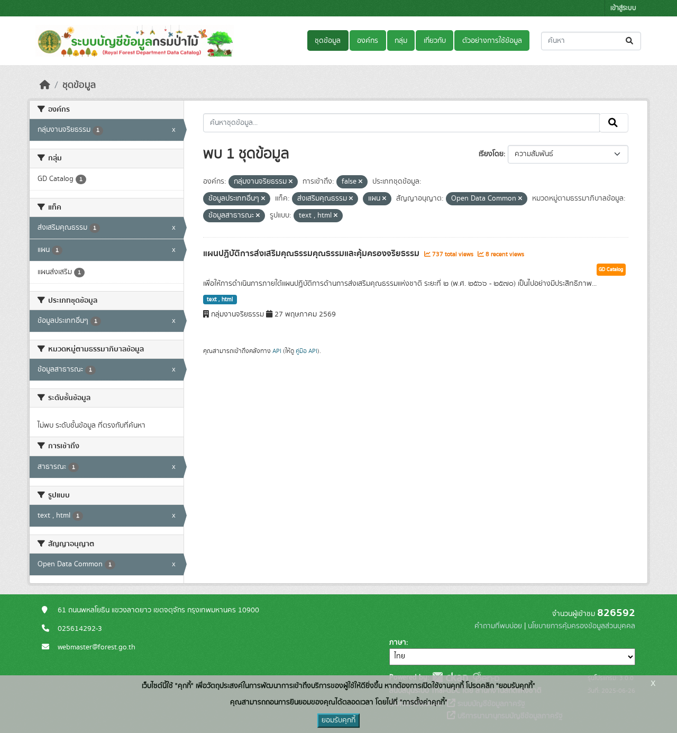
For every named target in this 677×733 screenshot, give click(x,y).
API (276, 351)
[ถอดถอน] (290, 182)
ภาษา (397, 642)
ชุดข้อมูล (328, 40)
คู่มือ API (306, 351)
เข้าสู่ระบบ (623, 8)
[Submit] (630, 41)
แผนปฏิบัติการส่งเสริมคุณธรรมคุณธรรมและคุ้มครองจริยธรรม (312, 253)
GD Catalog (611, 269)
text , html (220, 299)
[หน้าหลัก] (45, 85)
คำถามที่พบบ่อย (498, 626)
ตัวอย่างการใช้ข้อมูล (492, 40)
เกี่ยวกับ (435, 40)
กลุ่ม (401, 40)
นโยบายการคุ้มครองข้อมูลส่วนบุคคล (581, 626)
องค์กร (367, 40)
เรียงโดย (491, 154)
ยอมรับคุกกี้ (338, 720)
